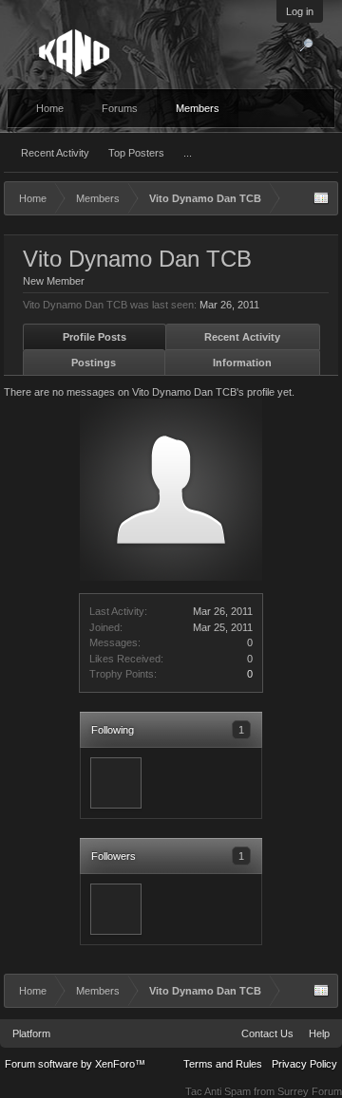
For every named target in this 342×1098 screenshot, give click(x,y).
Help (319, 1033)
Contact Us (267, 1033)
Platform (31, 1033)
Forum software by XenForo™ (75, 1064)
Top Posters (136, 152)
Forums (120, 108)
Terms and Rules (222, 1064)
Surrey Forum (309, 1091)
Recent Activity (55, 152)
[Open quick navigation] (321, 198)
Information (242, 362)
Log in (300, 11)
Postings (93, 362)
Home (50, 108)
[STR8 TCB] (116, 783)
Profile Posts (94, 337)
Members (197, 108)
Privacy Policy (304, 1064)
